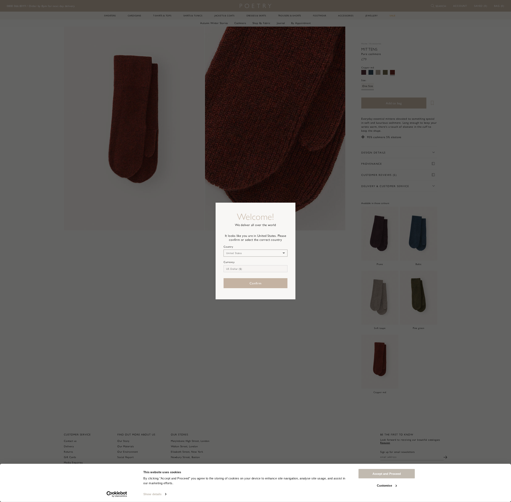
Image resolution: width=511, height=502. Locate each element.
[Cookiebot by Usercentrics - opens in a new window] (116, 494)
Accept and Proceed (386, 473)
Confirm (255, 283)
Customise (384, 485)
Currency (229, 262)
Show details (152, 494)
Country (228, 246)
